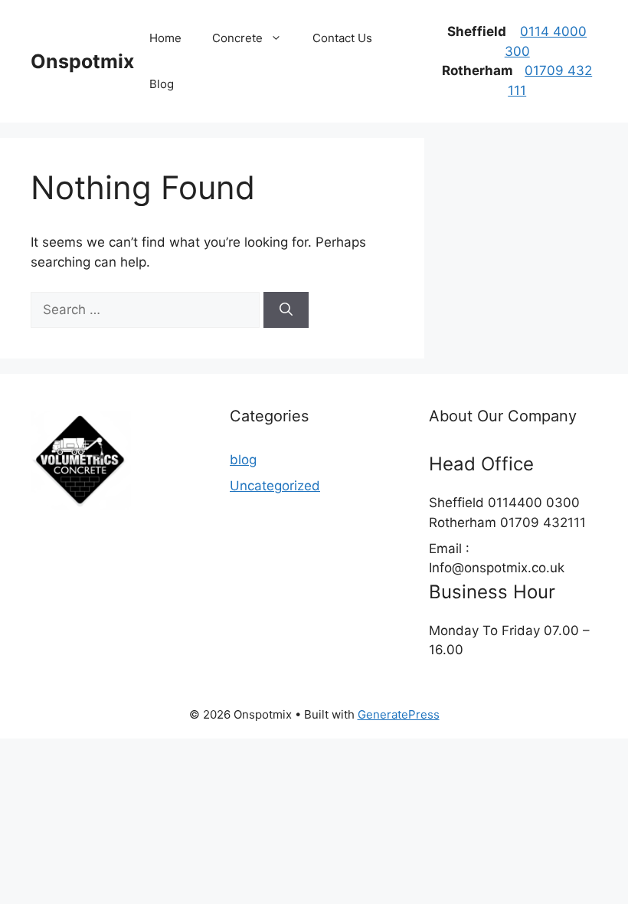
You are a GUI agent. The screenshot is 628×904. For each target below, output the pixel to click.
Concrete (237, 38)
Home (165, 38)
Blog (161, 84)
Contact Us (342, 38)
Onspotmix (82, 61)
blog (243, 459)
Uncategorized (275, 485)
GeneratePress (399, 714)
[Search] (286, 310)
